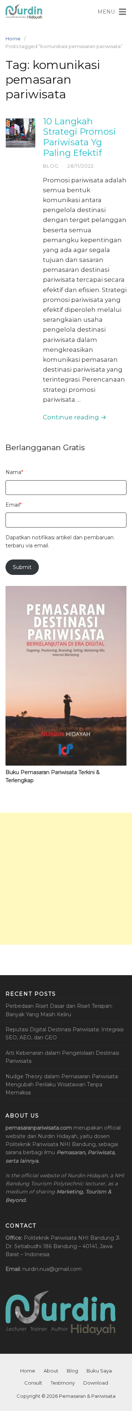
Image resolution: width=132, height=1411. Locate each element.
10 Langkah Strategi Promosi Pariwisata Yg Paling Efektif (79, 137)
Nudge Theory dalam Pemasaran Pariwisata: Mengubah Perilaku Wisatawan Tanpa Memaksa (62, 1084)
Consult (33, 1383)
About (51, 1371)
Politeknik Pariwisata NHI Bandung (69, 1238)
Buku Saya (99, 1371)
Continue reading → (74, 417)
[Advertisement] (66, 879)
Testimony (63, 1383)
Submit (22, 567)
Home (13, 38)
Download (95, 1383)
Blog (51, 166)
